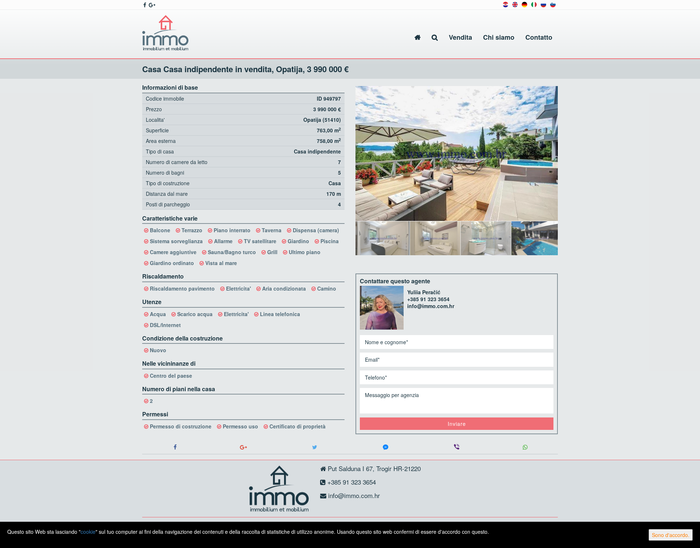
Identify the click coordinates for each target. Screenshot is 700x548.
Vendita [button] (460, 37)
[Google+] (243, 447)
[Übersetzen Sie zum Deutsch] (524, 4)
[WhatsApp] (525, 447)
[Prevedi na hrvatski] (505, 4)
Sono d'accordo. (670, 535)
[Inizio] (417, 37)
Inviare (457, 423)
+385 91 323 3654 (428, 299)
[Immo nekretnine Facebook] (144, 4)
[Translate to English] (515, 4)
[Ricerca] (434, 37)
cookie (88, 531)
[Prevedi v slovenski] (553, 4)
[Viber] (456, 447)
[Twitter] (314, 447)
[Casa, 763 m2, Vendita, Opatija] (456, 153)
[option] (380, 238)
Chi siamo (498, 37)
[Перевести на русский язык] (543, 4)
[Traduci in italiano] (534, 4)
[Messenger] (385, 447)
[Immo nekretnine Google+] (151, 4)
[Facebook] (175, 447)
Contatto (538, 37)
